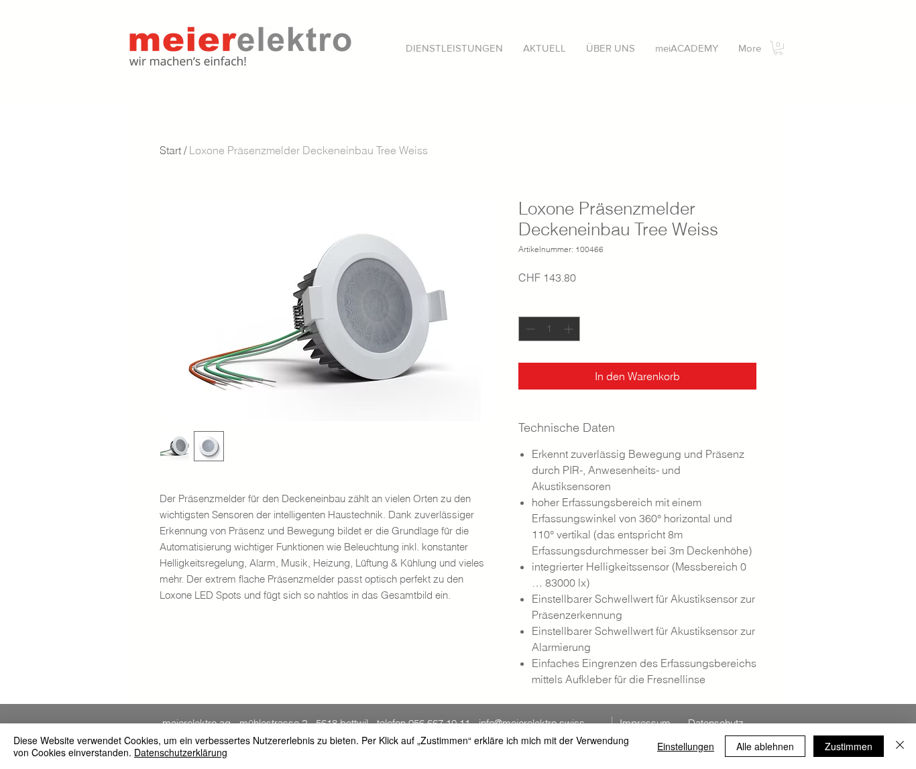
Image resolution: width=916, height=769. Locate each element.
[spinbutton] (549, 329)
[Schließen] (900, 746)
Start (170, 150)
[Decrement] (528, 329)
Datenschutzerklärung (180, 752)
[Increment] (569, 329)
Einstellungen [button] (685, 746)
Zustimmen (848, 746)
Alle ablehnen (765, 746)
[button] (454, 48)
